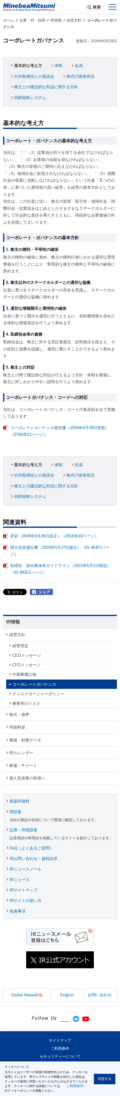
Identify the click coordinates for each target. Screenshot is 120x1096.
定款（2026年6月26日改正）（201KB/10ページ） (54, 536)
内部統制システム (30, 97)
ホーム (8, 20)
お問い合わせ (100, 995)
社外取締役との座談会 (34, 76)
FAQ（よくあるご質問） (32, 848)
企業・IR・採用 (32, 20)
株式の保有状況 (80, 76)
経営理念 (20, 645)
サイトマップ (60, 1040)
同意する (104, 1079)
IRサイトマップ (24, 890)
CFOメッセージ (26, 665)
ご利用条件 (60, 1048)
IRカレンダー (21, 753)
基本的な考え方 (28, 65)
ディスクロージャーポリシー (38, 694)
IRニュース (20, 879)
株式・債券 (19, 714)
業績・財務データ (25, 740)
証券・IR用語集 (24, 830)
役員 (79, 65)
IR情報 (56, 20)
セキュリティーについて (60, 1056)
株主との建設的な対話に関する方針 (46, 87)
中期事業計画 (24, 674)
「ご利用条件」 (75, 1086)
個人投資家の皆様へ (27, 778)
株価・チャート (23, 765)
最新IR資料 (20, 801)
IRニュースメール (26, 869)
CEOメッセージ (26, 655)
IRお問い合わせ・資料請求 (34, 858)
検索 (97, 7)
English (67, 995)
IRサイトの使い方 (26, 900)
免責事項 (18, 911)
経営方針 (74, 20)
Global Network (24, 995)
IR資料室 (17, 727)
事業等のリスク (26, 703)
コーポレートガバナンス (34, 684)
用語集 (16, 811)
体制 (58, 65)
